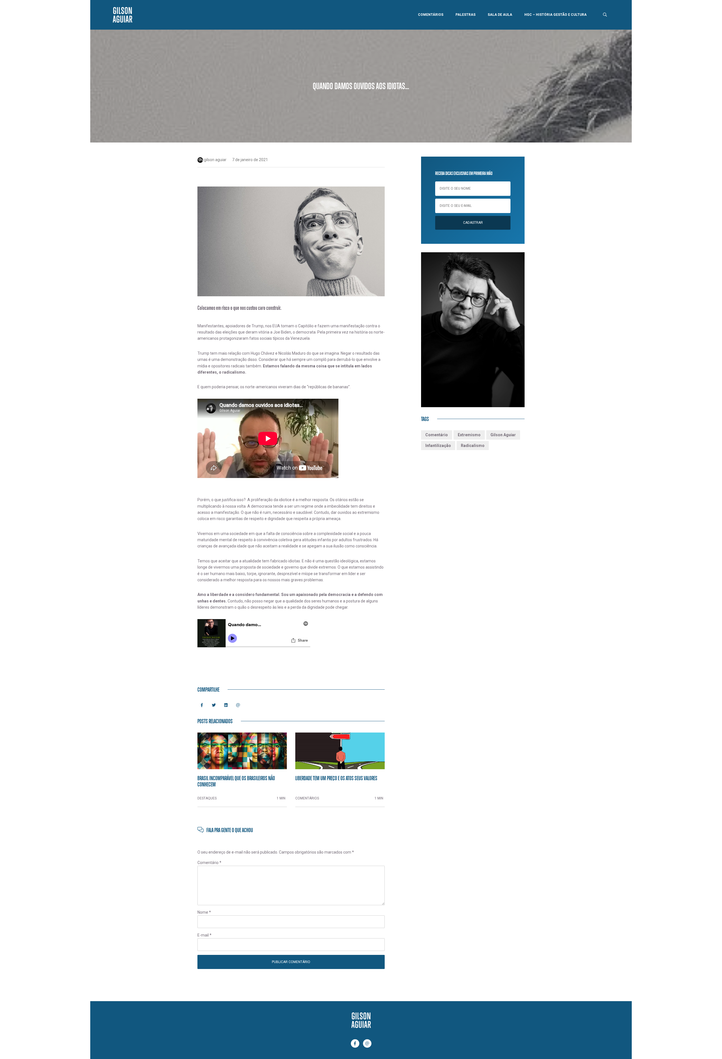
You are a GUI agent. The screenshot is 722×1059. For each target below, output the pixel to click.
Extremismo (469, 435)
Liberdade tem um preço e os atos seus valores (336, 778)
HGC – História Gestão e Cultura (555, 15)
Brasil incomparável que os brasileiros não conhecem (236, 781)
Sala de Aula (500, 15)
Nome (204, 912)
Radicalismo (473, 445)
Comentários (430, 15)
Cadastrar (473, 223)
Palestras (465, 15)
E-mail (204, 935)
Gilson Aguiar (503, 435)
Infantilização (438, 445)
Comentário (209, 862)
